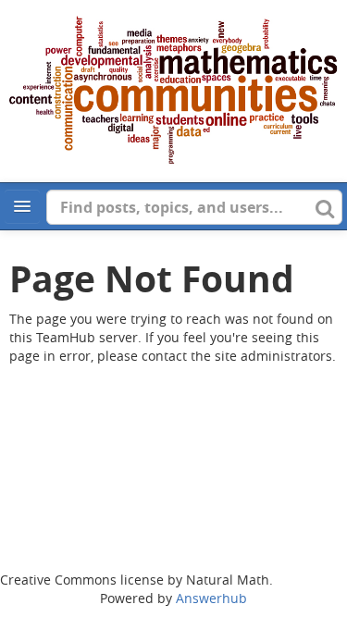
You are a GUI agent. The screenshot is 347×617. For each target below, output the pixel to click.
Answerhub (211, 598)
